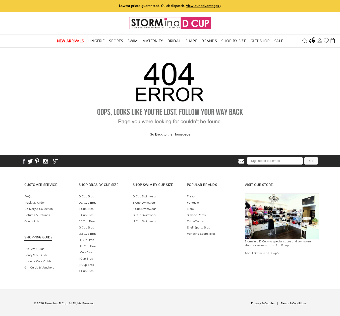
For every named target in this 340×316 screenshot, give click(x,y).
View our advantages (203, 6)
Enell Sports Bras (198, 227)
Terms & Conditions (293, 303)
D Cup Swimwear (144, 196)
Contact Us (32, 221)
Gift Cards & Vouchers (39, 267)
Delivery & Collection (38, 209)
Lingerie (96, 41)
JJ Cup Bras (86, 265)
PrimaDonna (195, 221)
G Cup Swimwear (144, 215)
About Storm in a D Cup (261, 253)
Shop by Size (233, 41)
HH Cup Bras (87, 246)
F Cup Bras (86, 215)
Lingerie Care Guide (38, 261)
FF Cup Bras (87, 221)
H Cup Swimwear (144, 221)
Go (311, 161)
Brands (209, 41)
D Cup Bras (86, 196)
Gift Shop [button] (260, 41)
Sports (116, 41)
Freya (191, 196)
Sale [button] (278, 41)
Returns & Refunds (37, 215)
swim (132, 41)
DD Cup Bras (87, 202)
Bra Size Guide (34, 249)
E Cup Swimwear (144, 202)
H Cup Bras (86, 240)
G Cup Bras (86, 227)
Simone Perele (197, 215)
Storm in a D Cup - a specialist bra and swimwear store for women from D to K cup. (278, 243)
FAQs (28, 196)
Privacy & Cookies (263, 303)
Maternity (152, 41)
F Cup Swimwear (144, 209)
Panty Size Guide (36, 255)
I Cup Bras (86, 252)
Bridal (174, 41)
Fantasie (193, 202)
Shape (191, 41)
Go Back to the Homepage (170, 134)
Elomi (190, 209)
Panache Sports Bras (201, 233)
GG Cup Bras (87, 233)
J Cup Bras (86, 258)
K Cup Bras (86, 271)
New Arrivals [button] (70, 41)
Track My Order (34, 202)
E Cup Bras (86, 209)
